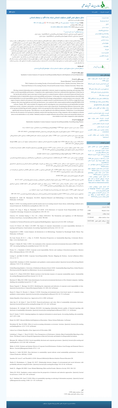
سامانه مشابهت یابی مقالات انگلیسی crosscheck (98, 130)
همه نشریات (105, 17)
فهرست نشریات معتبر (103, 126)
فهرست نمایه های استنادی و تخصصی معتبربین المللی (98, 114)
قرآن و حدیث (105, 52)
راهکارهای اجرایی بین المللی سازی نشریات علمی (98, 147)
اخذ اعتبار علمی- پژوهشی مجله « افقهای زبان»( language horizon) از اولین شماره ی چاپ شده (98, 188)
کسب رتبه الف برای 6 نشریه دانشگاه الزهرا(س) (98, 155)
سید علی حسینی (69, 31)
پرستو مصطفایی (79, 31)
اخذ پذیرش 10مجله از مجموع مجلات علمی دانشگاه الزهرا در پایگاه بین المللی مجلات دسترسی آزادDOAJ (98, 194)
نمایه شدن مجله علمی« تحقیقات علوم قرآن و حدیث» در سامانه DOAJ (98, 169)
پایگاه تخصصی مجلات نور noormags (99, 101)
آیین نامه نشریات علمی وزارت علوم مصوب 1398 (98, 79)
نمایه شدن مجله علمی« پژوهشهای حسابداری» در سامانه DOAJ (98, 173)
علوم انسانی (105, 43)
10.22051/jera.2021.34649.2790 (61, 27)
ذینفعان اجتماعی (79, 68)
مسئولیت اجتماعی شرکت (56, 68)
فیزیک (107, 49)
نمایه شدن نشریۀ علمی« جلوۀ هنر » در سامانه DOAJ (98, 165)
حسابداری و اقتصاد (103, 30)
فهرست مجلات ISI (104, 95)
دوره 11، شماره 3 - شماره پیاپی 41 (70, 22)
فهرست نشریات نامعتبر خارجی (101, 123)
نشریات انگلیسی (104, 55)
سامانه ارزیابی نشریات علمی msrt (100, 92)
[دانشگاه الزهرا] (98, 66)
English (12, 12)
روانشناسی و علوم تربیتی (102, 33)
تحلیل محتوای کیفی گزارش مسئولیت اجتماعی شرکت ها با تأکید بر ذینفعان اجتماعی (57, 17)
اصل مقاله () (39, 22)
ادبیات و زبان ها (104, 21)
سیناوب (45, 403)
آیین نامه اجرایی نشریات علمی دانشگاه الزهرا (98, 84)
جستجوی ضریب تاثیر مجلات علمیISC (99, 89)
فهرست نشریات (104, 12)
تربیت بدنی (105, 27)
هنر (108, 59)
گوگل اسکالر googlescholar (101, 104)
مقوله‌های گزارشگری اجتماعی (41, 68)
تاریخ (107, 24)
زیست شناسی (105, 40)
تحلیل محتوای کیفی (69, 68)
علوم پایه (106, 46)
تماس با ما (94, 12)
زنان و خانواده (105, 36)
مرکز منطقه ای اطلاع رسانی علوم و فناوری (98, 109)
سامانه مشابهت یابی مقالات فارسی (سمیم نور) (98, 136)
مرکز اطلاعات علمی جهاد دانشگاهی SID (98, 98)
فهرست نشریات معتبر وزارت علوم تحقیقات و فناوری (98, 119)
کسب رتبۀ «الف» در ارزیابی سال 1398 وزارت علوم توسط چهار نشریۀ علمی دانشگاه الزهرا (98, 160)
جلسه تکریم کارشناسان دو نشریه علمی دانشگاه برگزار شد (98, 151)
